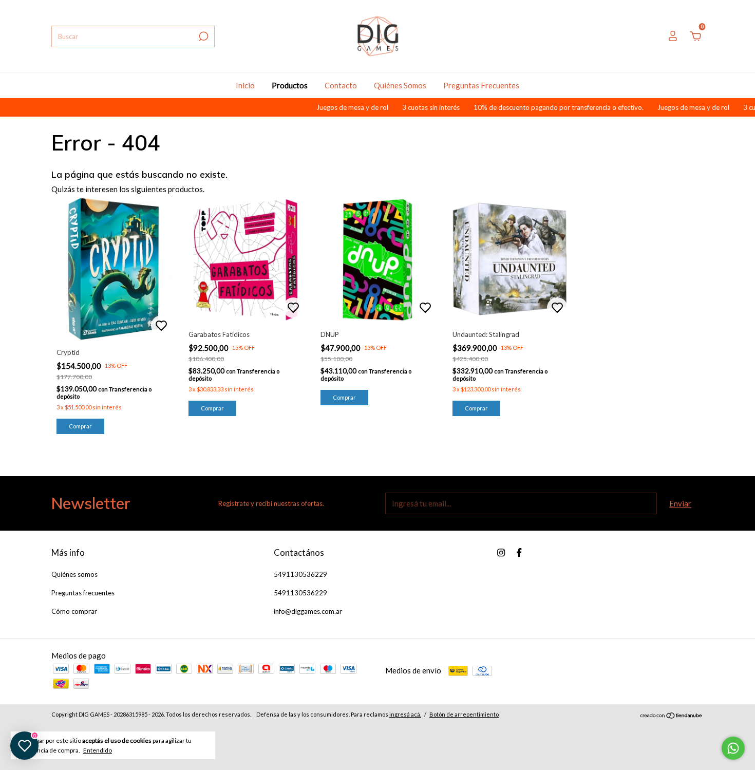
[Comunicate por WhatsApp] (733, 748)
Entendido (97, 750)
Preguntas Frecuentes (481, 85)
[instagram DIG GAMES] (501, 552)
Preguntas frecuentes (83, 593)
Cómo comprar (74, 611)
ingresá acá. (405, 714)
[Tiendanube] (671, 715)
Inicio (245, 85)
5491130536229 (300, 574)
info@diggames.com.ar (308, 611)
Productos (290, 85)
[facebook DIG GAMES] (519, 552)
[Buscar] (202, 36)
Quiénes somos (74, 574)
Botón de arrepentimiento (464, 714)
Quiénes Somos (400, 85)
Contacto (341, 85)
